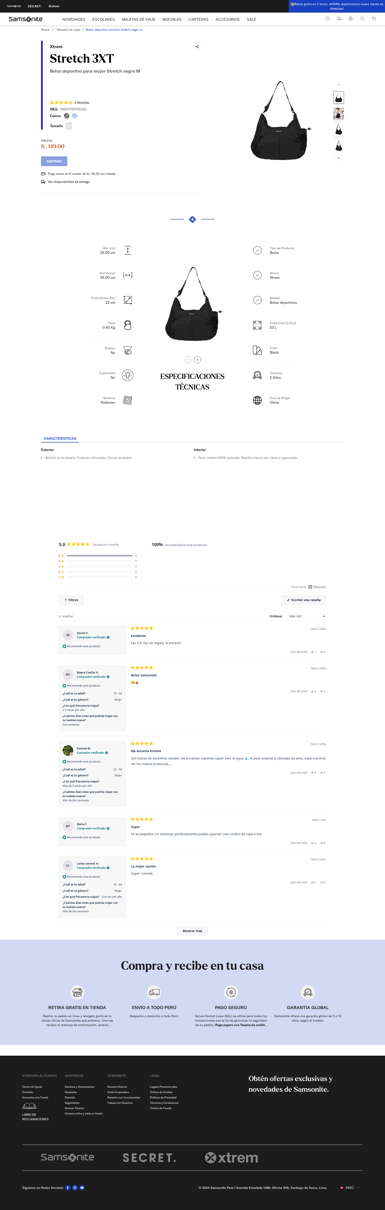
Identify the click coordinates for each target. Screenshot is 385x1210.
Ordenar (276, 616)
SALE (251, 19)
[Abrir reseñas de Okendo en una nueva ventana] (309, 587)
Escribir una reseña (308, 601)
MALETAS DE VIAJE (139, 19)
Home (45, 30)
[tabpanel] (192, 483)
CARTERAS (198, 19)
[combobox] (347, 1187)
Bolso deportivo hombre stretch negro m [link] (114, 30)
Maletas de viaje (68, 30)
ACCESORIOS (228, 19)
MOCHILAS (172, 19)
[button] (70, 102)
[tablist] (192, 439)
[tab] (60, 439)
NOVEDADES (73, 19)
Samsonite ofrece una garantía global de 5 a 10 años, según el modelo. (307, 1018)
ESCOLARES (103, 19)
